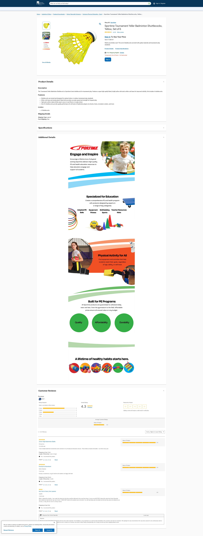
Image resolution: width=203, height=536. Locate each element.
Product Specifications (121, 48)
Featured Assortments (59, 14)
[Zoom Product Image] (100, 24)
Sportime (113, 22)
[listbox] (46, 42)
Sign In (107, 37)
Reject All (37, 530)
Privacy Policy (27, 526)
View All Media (46, 62)
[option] (46, 27)
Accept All (49, 530)
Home (38, 14)
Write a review (120, 32)
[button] (159, 3)
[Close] (54, 522)
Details (122, 52)
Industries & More (46, 14)
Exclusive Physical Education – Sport (92, 14)
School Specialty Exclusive (74, 14)
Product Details (109, 48)
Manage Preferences (9, 530)
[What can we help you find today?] (149, 3)
